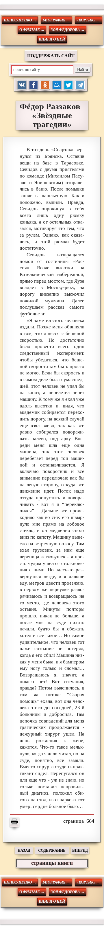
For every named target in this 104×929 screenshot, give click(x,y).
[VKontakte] (22, 85)
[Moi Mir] (57, 85)
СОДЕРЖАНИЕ (52, 850)
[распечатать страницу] (14, 822)
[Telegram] (80, 85)
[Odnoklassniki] (45, 85)
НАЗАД (24, 850)
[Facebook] (33, 85)
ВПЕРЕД (80, 850)
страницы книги (52, 863)
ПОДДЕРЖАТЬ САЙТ (51, 55)
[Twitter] (68, 85)
